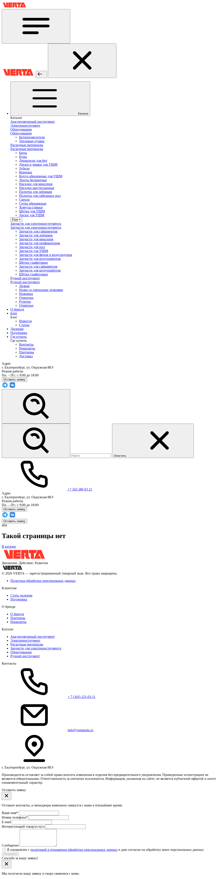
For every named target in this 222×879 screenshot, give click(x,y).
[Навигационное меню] (36, 26)
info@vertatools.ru (80, 730)
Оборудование (21, 652)
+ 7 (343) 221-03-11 (81, 697)
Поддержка (18, 599)
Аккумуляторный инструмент (32, 636)
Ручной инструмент (25, 656)
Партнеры (26, 352)
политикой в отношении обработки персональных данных (74, 849)
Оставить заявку (14, 521)
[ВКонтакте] (12, 387)
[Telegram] (5, 387)
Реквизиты (27, 348)
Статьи (24, 325)
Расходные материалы (26, 644)
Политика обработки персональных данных (43, 581)
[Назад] (41, 74)
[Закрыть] (82, 61)
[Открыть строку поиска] (36, 406)
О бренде (17, 614)
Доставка (26, 356)
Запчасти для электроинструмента (35, 648)
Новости (25, 321)
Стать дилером (21, 595)
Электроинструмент (25, 640)
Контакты (26, 344)
